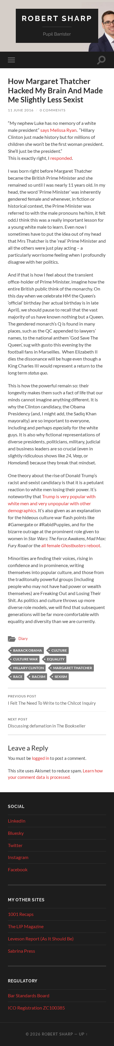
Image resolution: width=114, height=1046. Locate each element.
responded (61, 158)
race (18, 676)
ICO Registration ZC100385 (36, 1007)
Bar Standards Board (28, 995)
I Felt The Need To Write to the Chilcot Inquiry (52, 700)
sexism (61, 676)
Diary (23, 638)
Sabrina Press (21, 951)
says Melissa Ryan (58, 130)
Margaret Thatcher (72, 668)
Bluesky (16, 833)
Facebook (17, 869)
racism (38, 676)
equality (56, 659)
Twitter (15, 845)
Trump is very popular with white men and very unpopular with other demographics (52, 503)
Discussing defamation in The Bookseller (47, 723)
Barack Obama (27, 650)
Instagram (18, 857)
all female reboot (70, 545)
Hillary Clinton (28, 668)
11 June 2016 (21, 110)
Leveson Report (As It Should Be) (41, 938)
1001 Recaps (21, 914)
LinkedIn (16, 820)
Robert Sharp (57, 18)
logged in (40, 758)
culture (59, 650)
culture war (25, 659)
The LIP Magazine (26, 926)
